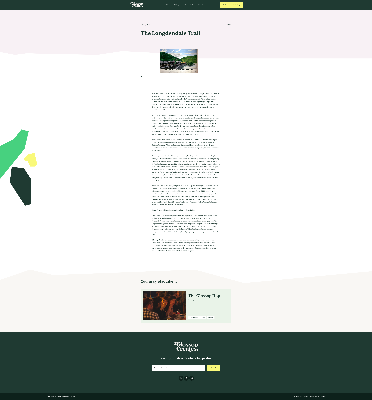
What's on (169, 5)
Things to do (178, 5)
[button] (225, 77)
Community (189, 5)
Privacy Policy (298, 396)
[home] (136, 4)
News (203, 5)
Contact (323, 396)
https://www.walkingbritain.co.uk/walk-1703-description (173, 210)
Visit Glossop (314, 396)
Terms (306, 396)
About (197, 5)
